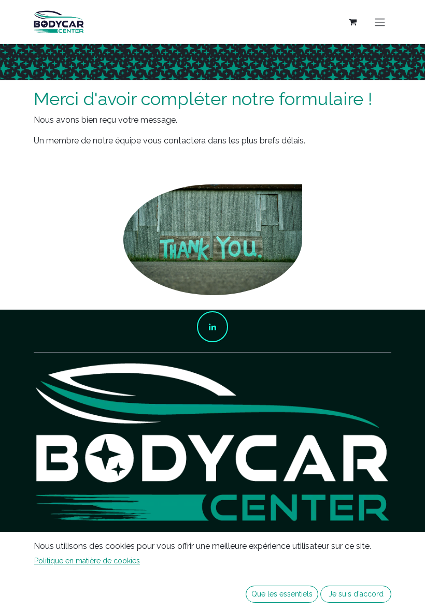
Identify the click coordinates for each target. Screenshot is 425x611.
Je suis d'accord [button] (356, 594)
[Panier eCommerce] (352, 22)
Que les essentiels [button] (282, 594)
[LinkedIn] (212, 326)
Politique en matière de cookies (87, 561)
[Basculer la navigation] (380, 22)
